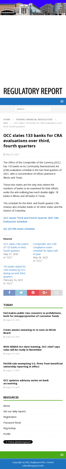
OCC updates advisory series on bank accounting (26, 382)
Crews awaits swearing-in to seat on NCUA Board (29, 331)
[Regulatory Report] (33, 13)
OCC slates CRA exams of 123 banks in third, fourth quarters (16, 247)
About (6, 405)
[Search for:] (33, 109)
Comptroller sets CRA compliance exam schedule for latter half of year (45, 249)
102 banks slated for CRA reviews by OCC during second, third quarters (14, 271)
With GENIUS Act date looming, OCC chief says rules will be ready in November (31, 348)
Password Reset (12, 422)
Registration (10, 416)
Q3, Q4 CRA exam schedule (19, 228)
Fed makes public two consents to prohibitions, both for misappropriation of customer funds (32, 314)
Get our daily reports (14, 411)
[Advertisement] (33, 50)
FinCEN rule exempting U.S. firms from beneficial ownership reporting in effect (33, 365)
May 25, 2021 (12, 154)
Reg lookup (9, 428)
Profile (6, 433)
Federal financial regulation (34, 119)
